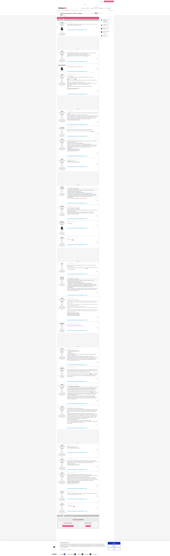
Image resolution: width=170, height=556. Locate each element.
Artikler (92, 8)
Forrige (60, 19)
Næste (72, 19)
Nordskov (62, 222)
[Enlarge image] (85, 55)
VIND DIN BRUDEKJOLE (106, 27)
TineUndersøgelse (106, 21)
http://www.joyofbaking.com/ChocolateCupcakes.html (88, 359)
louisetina (62, 323)
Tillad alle (114, 543)
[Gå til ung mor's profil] (62, 280)
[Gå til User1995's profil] (101, 25)
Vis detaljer (95, 554)
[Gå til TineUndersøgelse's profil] (101, 20)
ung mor (62, 277)
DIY (105, 8)
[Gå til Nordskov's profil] (62, 227)
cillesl (64, 15)
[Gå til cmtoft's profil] (62, 240)
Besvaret (70, 22)
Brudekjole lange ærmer (106, 24)
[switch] (74, 554)
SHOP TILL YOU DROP (85, 8)
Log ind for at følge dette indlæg (90, 13)
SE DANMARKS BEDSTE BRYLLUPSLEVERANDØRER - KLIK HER (77, 61)
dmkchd (62, 206)
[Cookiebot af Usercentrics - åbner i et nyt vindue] (54, 554)
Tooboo (62, 187)
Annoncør (109, 8)
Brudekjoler (100, 8)
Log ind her (101, 1)
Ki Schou (105, 28)
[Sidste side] (74, 19)
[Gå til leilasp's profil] (62, 28)
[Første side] (57, 19)
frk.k (62, 263)
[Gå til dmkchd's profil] (62, 210)
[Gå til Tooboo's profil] (62, 190)
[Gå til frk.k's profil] (62, 266)
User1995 (105, 25)
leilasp (62, 22)
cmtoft (62, 237)
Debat (96, 8)
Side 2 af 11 (76, 19)
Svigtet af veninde (105, 34)
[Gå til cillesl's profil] (62, 79)
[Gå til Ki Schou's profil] (101, 28)
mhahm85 (62, 127)
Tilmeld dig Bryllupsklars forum (109, 1)
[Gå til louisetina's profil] (62, 326)
